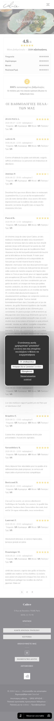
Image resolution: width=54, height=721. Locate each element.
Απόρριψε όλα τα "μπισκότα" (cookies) (27, 367)
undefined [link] (27, 379)
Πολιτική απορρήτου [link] (28, 376)
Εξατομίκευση (27, 371)
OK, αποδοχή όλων (27, 362)
